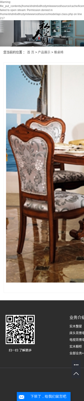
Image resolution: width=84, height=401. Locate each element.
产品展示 (44, 52)
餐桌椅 (58, 52)
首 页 (30, 52)
